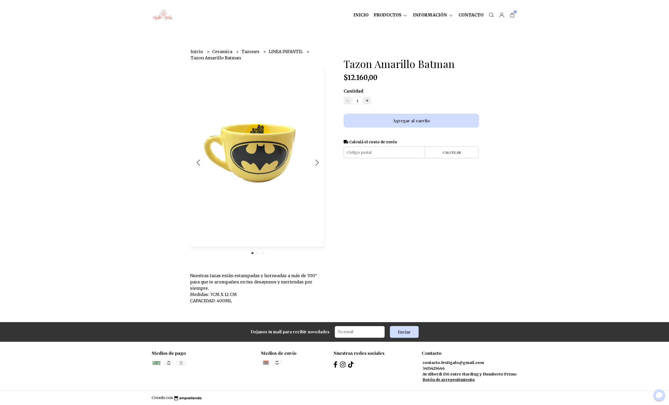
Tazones (251, 51)
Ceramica (222, 51)
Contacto (471, 15)
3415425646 (434, 368)
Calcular (452, 152)
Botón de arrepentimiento (449, 379)
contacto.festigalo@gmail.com (453, 362)
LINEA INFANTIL (286, 51)
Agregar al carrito (411, 120)
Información (430, 15)
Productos (388, 15)
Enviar (404, 332)
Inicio (360, 15)
